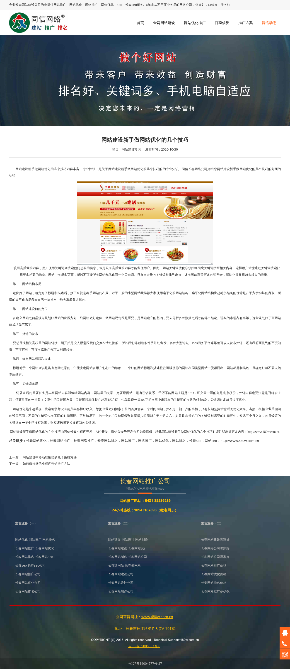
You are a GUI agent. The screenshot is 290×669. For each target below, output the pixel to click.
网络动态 (269, 22)
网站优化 (162, 440)
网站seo (211, 440)
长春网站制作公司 (120, 591)
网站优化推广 (195, 22)
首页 (140, 22)
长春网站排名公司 (28, 591)
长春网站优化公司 (28, 582)
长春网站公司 (137, 557)
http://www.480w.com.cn (239, 440)
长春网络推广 (84, 440)
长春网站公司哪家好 (215, 557)
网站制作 (141, 539)
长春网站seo (44, 557)
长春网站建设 (24, 4)
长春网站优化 (36, 440)
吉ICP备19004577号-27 (145, 663)
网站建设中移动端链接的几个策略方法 (50, 457)
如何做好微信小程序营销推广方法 (46, 463)
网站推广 (128, 440)
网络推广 (145, 440)
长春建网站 (116, 565)
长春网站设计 (137, 548)
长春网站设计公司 (120, 582)
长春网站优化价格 (213, 574)
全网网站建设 (164, 22)
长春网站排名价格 (213, 582)
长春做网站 (133, 565)
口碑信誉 (222, 22)
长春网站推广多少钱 (215, 591)
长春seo (195, 440)
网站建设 (114, 539)
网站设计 (128, 539)
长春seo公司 (37, 565)
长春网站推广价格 (213, 565)
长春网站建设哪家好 (215, 539)
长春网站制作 (117, 557)
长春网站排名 (107, 440)
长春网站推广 (60, 440)
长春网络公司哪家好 (215, 548)
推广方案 (245, 22)
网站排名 (179, 440)
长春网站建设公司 (120, 574)
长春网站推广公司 (28, 574)
